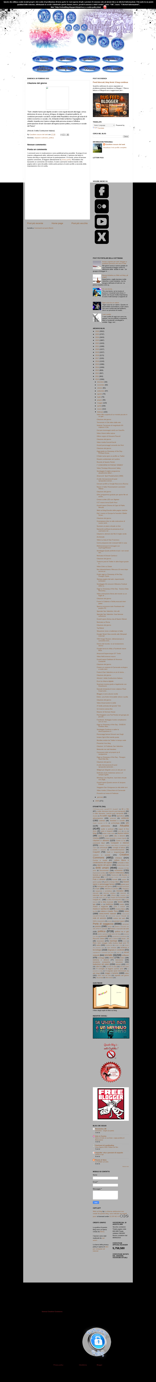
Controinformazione (117, 850)
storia (111, 958)
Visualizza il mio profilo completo (115, 147)
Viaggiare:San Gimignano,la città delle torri (112, 787)
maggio (100, 403)
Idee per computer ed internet (100, 1249)
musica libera (120, 909)
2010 (97, 379)
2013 (97, 370)
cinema (96, 838)
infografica (125, 888)
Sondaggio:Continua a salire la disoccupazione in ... (108, 730)
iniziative (120, 891)
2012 (97, 373)
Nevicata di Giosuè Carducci (107, 556)
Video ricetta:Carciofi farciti (106, 442)
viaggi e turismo (111, 973)
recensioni (100, 941)
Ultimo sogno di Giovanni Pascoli (108, 436)
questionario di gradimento (119, 936)
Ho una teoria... (107, 289)
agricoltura (120, 816)
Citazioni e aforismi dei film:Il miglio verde (112, 534)
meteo (122, 904)
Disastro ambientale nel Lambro (108, 459)
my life (95, 911)
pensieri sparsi (119, 921)
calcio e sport (103, 836)
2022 (97, 343)
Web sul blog (97, 1211)
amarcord (113, 818)
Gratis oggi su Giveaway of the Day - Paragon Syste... (110, 575)
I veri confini (106, 314)
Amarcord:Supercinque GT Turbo (109, 653)
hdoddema (83, 1365)
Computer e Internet (120, 843)
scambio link (108, 945)
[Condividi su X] (66, 135)
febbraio (100, 412)
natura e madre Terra (109, 911)
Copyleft (96, 852)
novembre (101, 385)
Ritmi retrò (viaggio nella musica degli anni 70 (111, 943)
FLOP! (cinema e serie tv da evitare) (115, 877)
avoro (119, 831)
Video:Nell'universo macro (106, 656)
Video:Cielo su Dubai (104, 566)
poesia (98, 926)
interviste (123, 893)
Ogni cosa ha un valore (110, 303)
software (125, 955)
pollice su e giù (122, 931)
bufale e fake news (109, 833)
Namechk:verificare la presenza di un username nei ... (110, 530)
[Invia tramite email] (61, 135)
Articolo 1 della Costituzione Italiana (109, 678)
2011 (97, 376)
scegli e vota (118, 945)
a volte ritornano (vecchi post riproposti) (110, 811)
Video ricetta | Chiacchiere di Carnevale (111, 790)
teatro (122, 958)
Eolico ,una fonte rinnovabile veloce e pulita (112, 697)
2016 (97, 361)
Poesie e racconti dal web (119, 929)
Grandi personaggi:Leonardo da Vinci (110, 445)
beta (125, 831)
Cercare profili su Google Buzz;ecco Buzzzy (112, 484)
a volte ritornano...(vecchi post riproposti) (108, 813)
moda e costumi (119, 906)
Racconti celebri (98, 938)
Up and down (124, 966)
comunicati (103, 847)
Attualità (124, 825)
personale (126, 924)
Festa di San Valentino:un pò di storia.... (111, 672)
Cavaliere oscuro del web (115, 144)
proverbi (103, 936)
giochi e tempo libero (111, 882)
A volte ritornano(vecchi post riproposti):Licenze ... (107, 480)
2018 (97, 355)
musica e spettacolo (101, 909)
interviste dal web (99, 895)
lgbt (94, 904)
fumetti (114, 879)
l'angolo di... (97, 899)
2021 (97, 346)
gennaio (100, 797)
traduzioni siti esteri (101, 964)
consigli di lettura (119, 847)
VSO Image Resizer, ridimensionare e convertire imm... (110, 640)
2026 (97, 331)
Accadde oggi (105, 816)
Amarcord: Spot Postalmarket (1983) (110, 476)
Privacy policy (58, 1365)
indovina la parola (111, 888)
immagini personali (123, 886)
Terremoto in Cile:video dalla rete (109, 422)
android (102, 820)
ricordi (125, 941)
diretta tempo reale (123, 865)
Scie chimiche (111, 947)
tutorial (118, 964)
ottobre (100, 388)
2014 (97, 367)
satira (98, 945)
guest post (125, 884)
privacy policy (66, 159)
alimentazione (98, 818)
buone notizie (123, 833)
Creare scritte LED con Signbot (108, 499)
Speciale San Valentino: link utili (108, 611)
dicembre (100, 382)
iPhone (113, 895)
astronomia (105, 826)
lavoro (120, 902)
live (102, 904)
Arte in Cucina (100, 1136)
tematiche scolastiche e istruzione (108, 962)
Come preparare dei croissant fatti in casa (112, 543)
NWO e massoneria (99, 921)
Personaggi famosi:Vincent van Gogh (110, 734)
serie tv (119, 952)
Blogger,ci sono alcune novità (107, 694)
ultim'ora (99, 966)
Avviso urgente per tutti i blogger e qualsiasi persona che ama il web (114, 262)
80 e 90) (125, 809)
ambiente (125, 818)
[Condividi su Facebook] (68, 135)
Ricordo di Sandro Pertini (106, 462)
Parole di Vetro (101, 1160)
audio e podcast (107, 829)
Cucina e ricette (100, 860)
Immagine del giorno (104, 886)
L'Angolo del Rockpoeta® (118, 897)
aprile (99, 406)
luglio (99, 397)
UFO (127, 964)
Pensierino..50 (100, 1129)
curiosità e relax (123, 863)
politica (51, 138)
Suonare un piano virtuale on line (109, 526)
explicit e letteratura (116, 873)
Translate (100, 128)
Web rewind (109, 977)
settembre (101, 391)
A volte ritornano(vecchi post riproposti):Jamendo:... (107, 766)
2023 (97, 340)
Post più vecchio (79, 223)
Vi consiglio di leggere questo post (109, 969)
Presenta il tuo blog (104, 743)
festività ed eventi (99, 875)
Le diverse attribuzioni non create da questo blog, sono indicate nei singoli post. (110, 1214)
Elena (102, 1231)
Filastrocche (115, 875)
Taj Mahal (100, 628)
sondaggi (101, 958)
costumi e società (101, 855)
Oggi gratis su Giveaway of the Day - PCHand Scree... (110, 452)
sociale (108, 955)
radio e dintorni (113, 938)
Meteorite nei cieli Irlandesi (106, 749)
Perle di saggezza (103, 923)
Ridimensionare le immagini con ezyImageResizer (108, 547)
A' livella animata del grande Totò (109, 706)
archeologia (115, 823)
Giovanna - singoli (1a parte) (104, 1131)
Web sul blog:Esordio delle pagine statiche (112, 510)
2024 (97, 337)
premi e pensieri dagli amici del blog (109, 934)
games (124, 879)
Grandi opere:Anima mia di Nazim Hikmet (112, 619)
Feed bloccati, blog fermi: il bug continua (110, 82)
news (126, 911)
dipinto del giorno (104, 865)
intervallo (96, 893)
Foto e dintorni (99, 879)
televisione (119, 960)
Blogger (99, 1365)
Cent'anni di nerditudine (104, 1145)
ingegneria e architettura (103, 891)
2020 (97, 349)
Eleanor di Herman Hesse (106, 712)
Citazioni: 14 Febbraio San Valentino (110, 746)
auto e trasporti (107, 831)
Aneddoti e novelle (117, 820)
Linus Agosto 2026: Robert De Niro (106, 1147)
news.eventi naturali (107, 914)
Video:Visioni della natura (106, 433)
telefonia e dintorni (101, 960)
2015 (97, 364)
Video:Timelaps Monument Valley (109, 468)
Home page (57, 223)
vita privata (99, 977)
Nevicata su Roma (103, 622)
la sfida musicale (107, 902)
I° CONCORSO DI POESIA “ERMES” (110, 465)
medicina (109, 904)
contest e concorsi (99, 850)
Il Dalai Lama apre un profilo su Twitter (111, 456)
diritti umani (102, 867)
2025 (97, 334)
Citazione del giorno (104, 419)
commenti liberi (99, 843)
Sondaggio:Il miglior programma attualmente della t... (108, 472)
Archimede (100, 537)
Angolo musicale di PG (100, 823)
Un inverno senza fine (104, 709)
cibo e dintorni (119, 836)
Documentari (104, 870)
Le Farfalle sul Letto (101, 1162)
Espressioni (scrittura (99, 873)
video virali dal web (104, 975)
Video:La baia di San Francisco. (108, 540)
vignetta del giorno (122, 975)
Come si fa (120, 840)
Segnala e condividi (116, 950)
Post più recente (35, 223)
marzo (99, 409)
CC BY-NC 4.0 (115, 1216)
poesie (109, 926)
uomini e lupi (99, 1154)
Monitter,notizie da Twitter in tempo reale (111, 740)
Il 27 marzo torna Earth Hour (107, 502)
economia (119, 870)
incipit (97, 888)
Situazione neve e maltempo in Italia (110, 631)
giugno (100, 400)
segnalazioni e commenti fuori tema (103, 952)
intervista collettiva (109, 893)
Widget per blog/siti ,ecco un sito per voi (111, 770)
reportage (113, 941)
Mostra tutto (126, 1166)
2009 (97, 801)
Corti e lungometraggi (115, 852)
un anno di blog (111, 966)
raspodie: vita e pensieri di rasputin (109, 1153)
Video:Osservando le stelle (106, 703)
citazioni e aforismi (41, 138)
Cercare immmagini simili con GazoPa (110, 430)
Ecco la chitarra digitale (105, 681)
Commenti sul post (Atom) (43, 228)
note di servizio (99, 918)
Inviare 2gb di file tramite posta (108, 737)
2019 (97, 352)
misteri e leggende (100, 906)
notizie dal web (119, 918)
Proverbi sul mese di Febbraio (107, 793)
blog (94, 833)
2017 (97, 358)
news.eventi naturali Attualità (117, 916)
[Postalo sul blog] (63, 135)
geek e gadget (97, 882)
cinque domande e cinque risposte (116, 838)
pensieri (109, 921)
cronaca (118, 858)
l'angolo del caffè (103, 897)
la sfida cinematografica (114, 899)
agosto (100, 394)
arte (127, 823)
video (127, 973)
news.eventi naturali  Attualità (105, 809)
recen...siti (125, 938)
